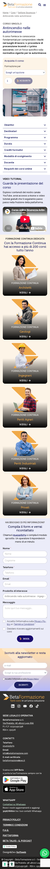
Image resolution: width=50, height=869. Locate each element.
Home (5, 13)
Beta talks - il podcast (17, 841)
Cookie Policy (11, 846)
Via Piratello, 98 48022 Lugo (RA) (18, 723)
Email (6, 578)
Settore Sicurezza (26, 13)
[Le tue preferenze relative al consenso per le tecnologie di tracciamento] (5, 864)
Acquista (25, 80)
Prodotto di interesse (15, 591)
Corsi (13, 13)
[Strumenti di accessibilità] (11, 864)
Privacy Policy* (33, 679)
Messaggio (9, 602)
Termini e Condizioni (24, 624)
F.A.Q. (6, 830)
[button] (44, 5)
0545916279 (8, 746)
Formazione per (12, 66)
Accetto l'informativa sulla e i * (26, 623)
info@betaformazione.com (15, 753)
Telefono (8, 567)
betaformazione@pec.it (14, 760)
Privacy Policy (12, 819)
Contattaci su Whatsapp (14, 804)
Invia (26, 638)
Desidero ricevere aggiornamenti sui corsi (25, 630)
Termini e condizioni (15, 825)
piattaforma (10, 835)
